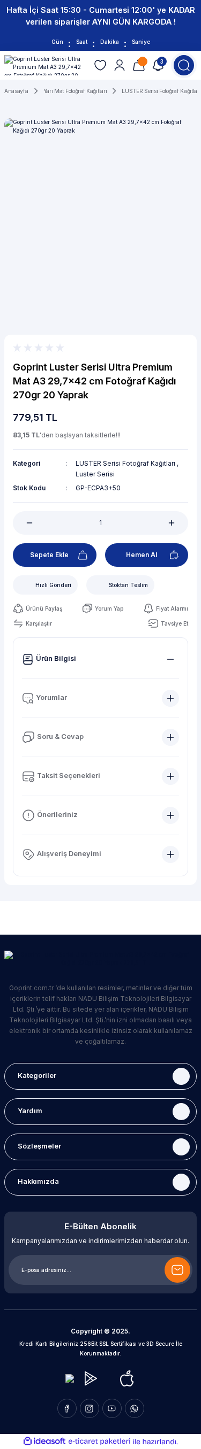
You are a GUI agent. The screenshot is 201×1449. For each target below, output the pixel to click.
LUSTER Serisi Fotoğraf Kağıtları (126, 463)
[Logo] (44, 65)
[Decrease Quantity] (23, 523)
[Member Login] (119, 65)
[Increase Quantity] (177, 523)
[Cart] (138, 65)
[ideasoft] (44, 1441)
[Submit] (177, 1270)
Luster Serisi (95, 474)
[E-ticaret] (99, 1441)
